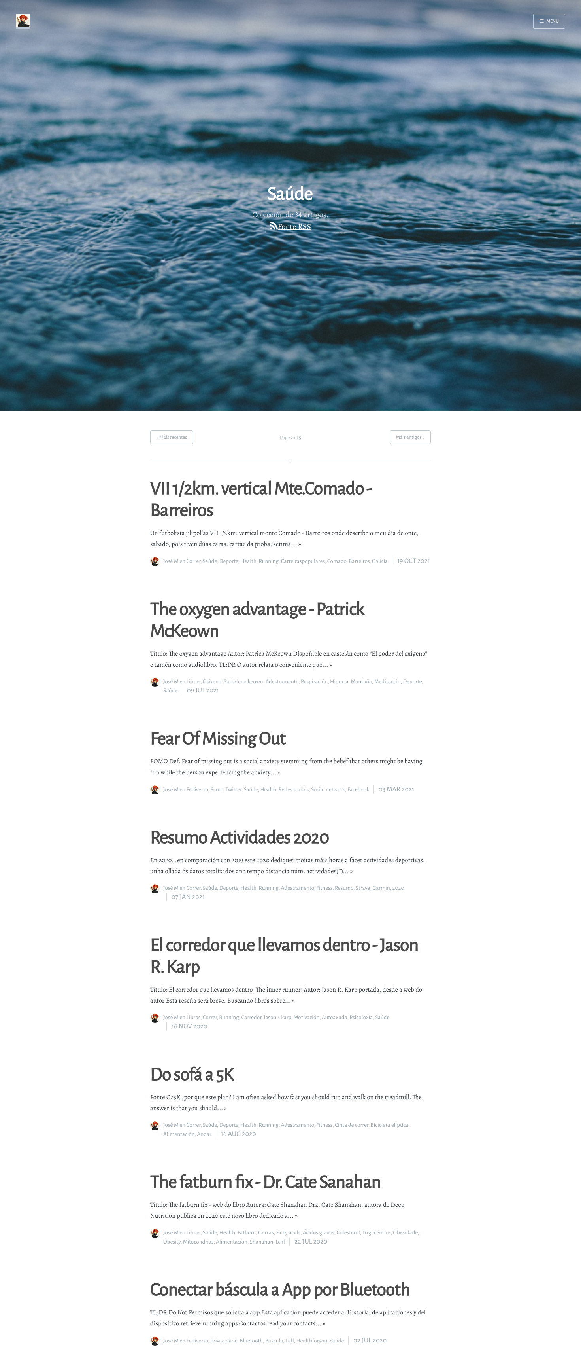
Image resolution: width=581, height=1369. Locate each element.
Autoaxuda (334, 1017)
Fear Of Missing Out (218, 737)
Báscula (274, 1340)
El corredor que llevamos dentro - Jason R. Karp (284, 955)
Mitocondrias (198, 1242)
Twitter (233, 789)
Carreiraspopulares (303, 561)
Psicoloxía (361, 1017)
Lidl (289, 1340)
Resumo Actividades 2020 (239, 836)
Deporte (228, 561)
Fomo (216, 789)
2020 (398, 888)
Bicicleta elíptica (390, 1125)
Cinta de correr (351, 1125)
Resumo (344, 888)
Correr (193, 561)
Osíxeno (212, 681)
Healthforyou (312, 1340)
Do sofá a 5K (192, 1073)
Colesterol (348, 1232)
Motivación (307, 1017)
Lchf (280, 1242)
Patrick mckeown (243, 681)
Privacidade (223, 1340)
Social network (328, 789)
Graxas (266, 1232)
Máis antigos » (410, 437)
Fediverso (197, 789)
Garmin (381, 888)
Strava (363, 888)
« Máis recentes (172, 437)
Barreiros (359, 561)
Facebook (358, 789)
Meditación (387, 681)
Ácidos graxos (318, 1232)
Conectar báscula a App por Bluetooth (280, 1288)
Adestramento (281, 681)
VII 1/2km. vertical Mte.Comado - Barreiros (261, 498)
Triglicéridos (376, 1232)
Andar (204, 1134)
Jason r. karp (277, 1017)
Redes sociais (294, 789)
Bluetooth (251, 1340)
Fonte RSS (294, 226)
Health (248, 561)
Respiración (314, 681)
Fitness (324, 888)
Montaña (361, 681)
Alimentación (179, 1134)
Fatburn (247, 1232)
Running (269, 561)
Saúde (210, 561)
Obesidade (405, 1232)
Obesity (172, 1242)
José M (171, 561)
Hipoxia (339, 681)
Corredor (251, 1017)
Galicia (380, 561)
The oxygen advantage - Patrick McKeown (257, 619)
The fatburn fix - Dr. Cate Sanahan (265, 1181)
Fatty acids (288, 1232)
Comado (337, 561)
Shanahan (262, 1242)
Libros (193, 681)
